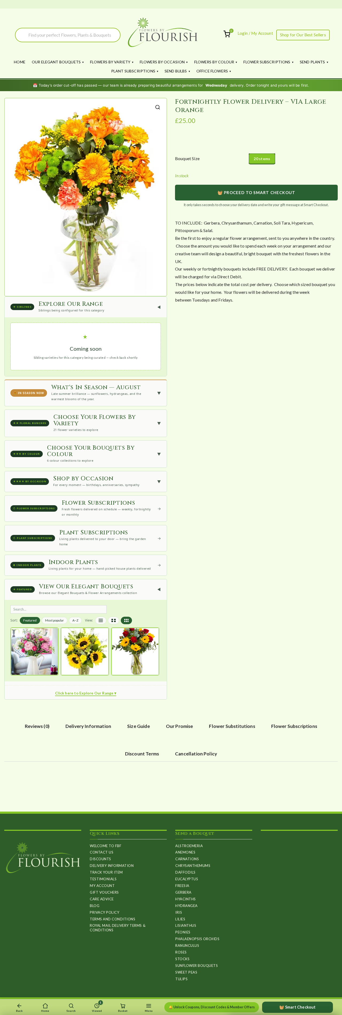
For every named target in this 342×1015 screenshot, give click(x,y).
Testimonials (103, 879)
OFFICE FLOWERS (212, 71)
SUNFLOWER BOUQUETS (196, 965)
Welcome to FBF (105, 846)
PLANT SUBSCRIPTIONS (133, 71)
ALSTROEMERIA (189, 846)
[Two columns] (113, 620)
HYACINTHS (185, 899)
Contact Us (101, 852)
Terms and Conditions (112, 919)
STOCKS (182, 959)
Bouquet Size (187, 158)
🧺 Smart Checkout (297, 1007)
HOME (19, 62)
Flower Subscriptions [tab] (294, 726)
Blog (94, 906)
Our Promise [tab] (179, 726)
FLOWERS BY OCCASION (162, 62)
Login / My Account (255, 33)
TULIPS (181, 979)
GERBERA (183, 892)
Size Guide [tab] (138, 726)
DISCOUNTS (100, 859)
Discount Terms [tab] (142, 754)
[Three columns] (126, 620)
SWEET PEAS (186, 972)
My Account (102, 885)
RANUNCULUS (187, 945)
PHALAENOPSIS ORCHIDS (197, 939)
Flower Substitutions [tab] (232, 726)
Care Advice (102, 899)
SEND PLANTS (312, 62)
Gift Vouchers (104, 892)
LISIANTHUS (185, 925)
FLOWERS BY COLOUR (214, 62)
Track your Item (106, 872)
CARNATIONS (187, 859)
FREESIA (182, 885)
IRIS (178, 912)
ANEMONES (185, 852)
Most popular (54, 620)
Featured (30, 620)
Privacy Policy (104, 912)
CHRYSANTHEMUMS (192, 865)
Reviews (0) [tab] (37, 726)
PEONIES (183, 932)
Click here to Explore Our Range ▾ (85, 693)
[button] (158, 107)
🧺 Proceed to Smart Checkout (256, 192)
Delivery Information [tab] (88, 726)
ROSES (181, 952)
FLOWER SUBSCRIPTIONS (266, 62)
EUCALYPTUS (186, 879)
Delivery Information (112, 865)
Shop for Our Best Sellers (303, 34)
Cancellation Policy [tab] (196, 754)
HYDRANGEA (186, 906)
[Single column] (100, 620)
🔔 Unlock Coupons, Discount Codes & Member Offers (212, 1007)
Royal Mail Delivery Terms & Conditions (117, 927)
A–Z (75, 620)
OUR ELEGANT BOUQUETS (56, 62)
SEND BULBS (176, 71)
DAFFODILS (185, 872)
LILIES (180, 919)
